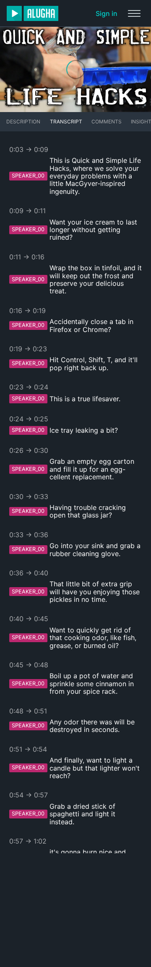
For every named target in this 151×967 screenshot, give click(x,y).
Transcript (66, 121)
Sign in (106, 13)
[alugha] (32, 13)
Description (23, 121)
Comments (106, 121)
